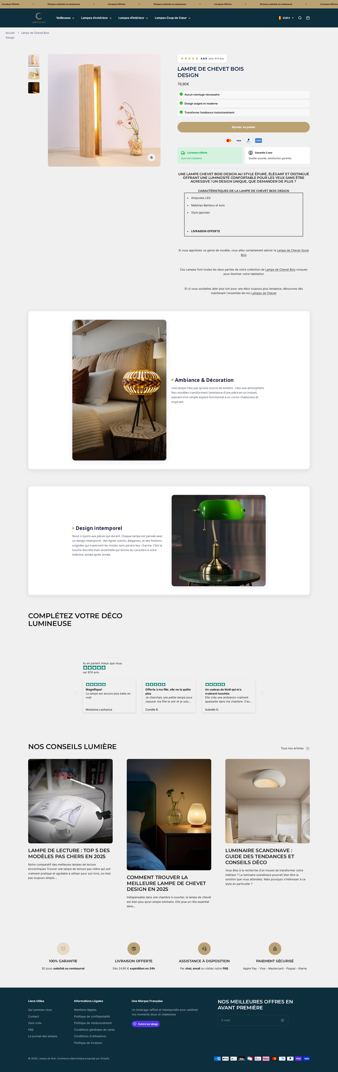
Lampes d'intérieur (131, 18)
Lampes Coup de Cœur (171, 18)
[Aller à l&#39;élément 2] (33, 74)
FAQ (30, 1029)
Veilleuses (63, 18)
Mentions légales (85, 1009)
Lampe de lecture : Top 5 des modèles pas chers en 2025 (69, 853)
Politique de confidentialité (92, 1016)
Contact (33, 1016)
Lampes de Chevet (263, 293)
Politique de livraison (88, 1043)
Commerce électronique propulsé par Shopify (83, 1058)
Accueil (10, 32)
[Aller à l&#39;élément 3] (33, 88)
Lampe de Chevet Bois (280, 269)
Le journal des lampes (42, 1036)
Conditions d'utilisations (90, 1036)
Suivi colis (35, 1023)
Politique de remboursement (93, 1023)
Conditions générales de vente (94, 1029)
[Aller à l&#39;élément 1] (33, 60)
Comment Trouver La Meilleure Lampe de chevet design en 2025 (166, 883)
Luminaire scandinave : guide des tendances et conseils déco (259, 856)
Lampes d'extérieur (94, 18)
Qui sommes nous (40, 1009)
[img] (171, 668)
